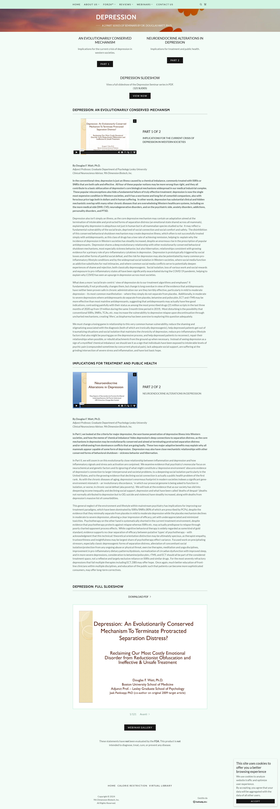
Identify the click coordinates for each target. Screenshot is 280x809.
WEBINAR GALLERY (140, 727)
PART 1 (105, 64)
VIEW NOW (140, 96)
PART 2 (175, 60)
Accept (255, 801)
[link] (205, 4)
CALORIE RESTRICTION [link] (132, 785)
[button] (92, 4)
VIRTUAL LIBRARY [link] (160, 785)
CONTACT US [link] (164, 4)
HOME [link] (76, 4)
